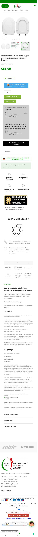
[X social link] (16, 1)
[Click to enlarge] (4, 38)
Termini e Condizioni (24, 504)
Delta (21, 10)
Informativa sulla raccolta (9, 531)
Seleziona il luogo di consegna (16, 143)
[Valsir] (9, 447)
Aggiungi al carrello (12, 96)
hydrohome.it (14, 498)
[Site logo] (18, 6)
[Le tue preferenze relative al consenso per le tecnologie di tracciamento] (33, 534)
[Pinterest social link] (18, 1)
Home (3, 10)
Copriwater (15, 10)
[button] (3, 26)
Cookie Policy (13, 504)
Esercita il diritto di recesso (18, 515)
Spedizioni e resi (23, 506)
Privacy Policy (4, 504)
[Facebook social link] (14, 1)
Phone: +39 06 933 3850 (10, 479)
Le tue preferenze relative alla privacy (18, 511)
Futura (26, 10)
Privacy (18, 507)
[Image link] (18, 464)
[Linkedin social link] (20, 1)
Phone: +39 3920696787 (10, 481)
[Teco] (27, 447)
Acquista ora (10, 101)
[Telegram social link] (23, 1)
